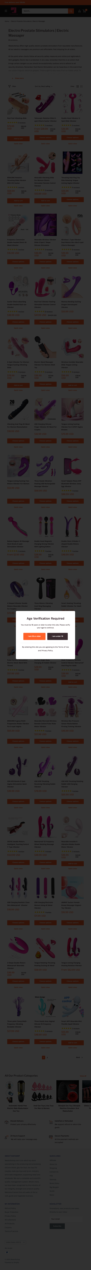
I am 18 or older (34, 636)
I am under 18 (57, 636)
